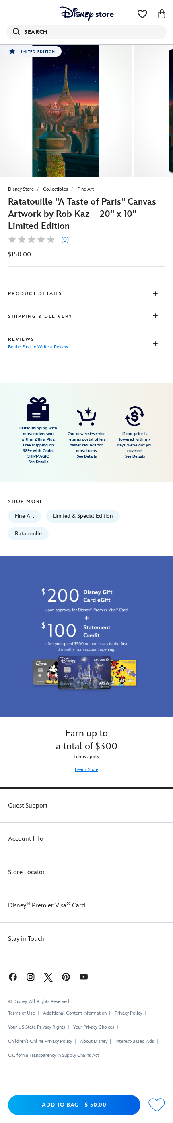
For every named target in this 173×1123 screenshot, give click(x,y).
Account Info (25, 839)
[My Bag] (162, 14)
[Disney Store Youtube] (84, 977)
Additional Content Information (75, 1013)
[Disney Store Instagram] (30, 977)
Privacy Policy (128, 1013)
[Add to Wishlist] (156, 1105)
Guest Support (27, 806)
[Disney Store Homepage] (86, 14)
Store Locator (26, 872)
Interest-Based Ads (134, 1041)
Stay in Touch (26, 939)
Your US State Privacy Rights (36, 1027)
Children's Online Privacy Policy (40, 1041)
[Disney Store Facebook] (12, 977)
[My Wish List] (142, 14)
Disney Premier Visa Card (46, 905)
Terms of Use (21, 1013)
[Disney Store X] (48, 977)
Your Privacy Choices (93, 1027)
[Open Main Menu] (11, 14)
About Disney (93, 1041)
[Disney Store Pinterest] (66, 977)
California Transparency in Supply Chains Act (53, 1055)
